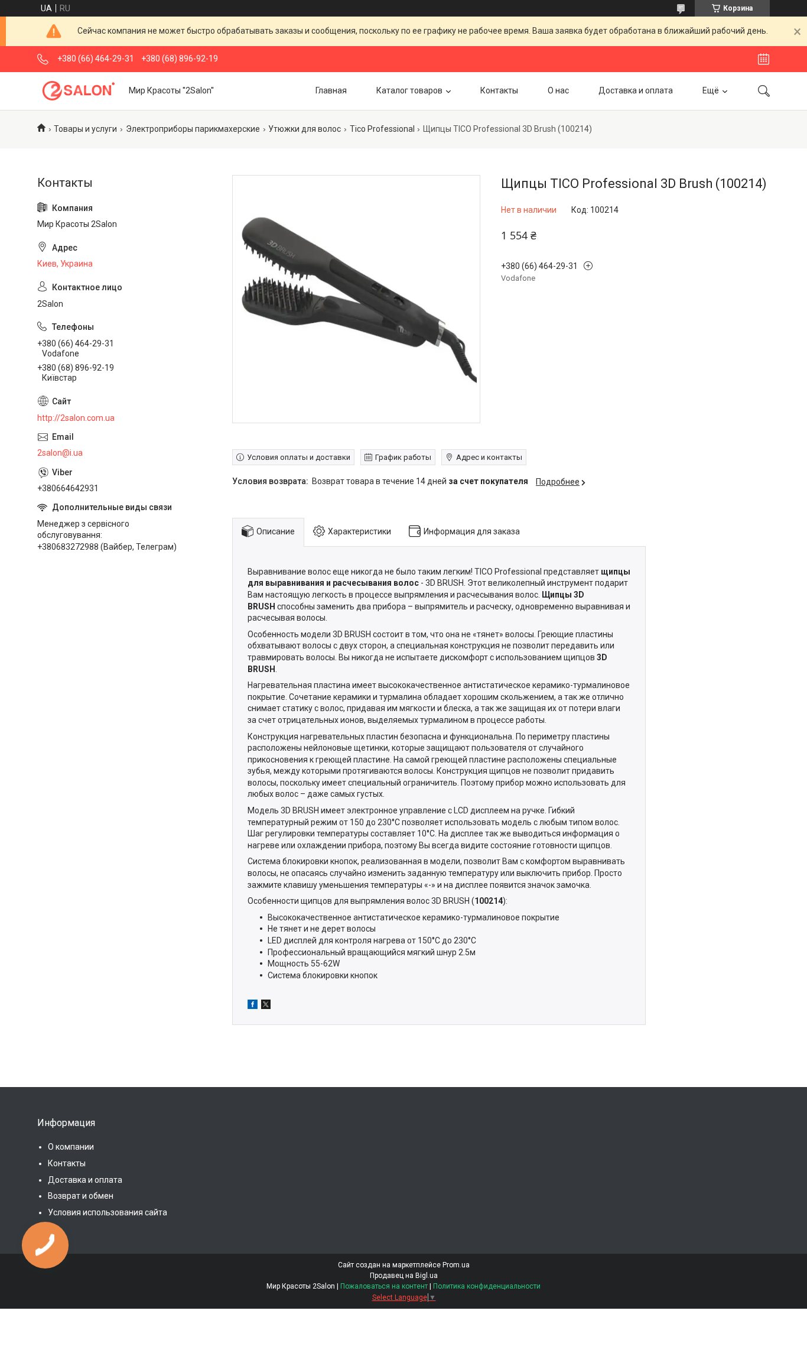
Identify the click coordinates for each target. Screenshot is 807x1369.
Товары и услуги (85, 129)
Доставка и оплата (635, 90)
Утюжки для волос (304, 129)
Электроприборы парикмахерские (193, 129)
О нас (558, 90)
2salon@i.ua (60, 453)
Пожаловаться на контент (384, 1286)
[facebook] (253, 1006)
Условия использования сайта (107, 1212)
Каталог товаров (409, 90)
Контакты (499, 90)
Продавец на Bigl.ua (404, 1275)
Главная (331, 90)
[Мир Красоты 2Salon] (78, 90)
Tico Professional (382, 129)
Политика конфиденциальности (487, 1286)
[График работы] (763, 59)
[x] (266, 1006)
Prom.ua (456, 1265)
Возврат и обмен (80, 1196)
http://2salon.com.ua (76, 418)
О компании (71, 1146)
